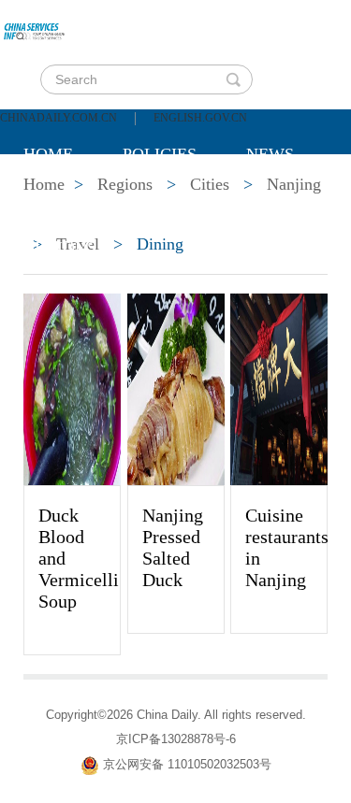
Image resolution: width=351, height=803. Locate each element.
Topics (180, 201)
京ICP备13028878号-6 (176, 739)
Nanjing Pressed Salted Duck (172, 547)
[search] (233, 79)
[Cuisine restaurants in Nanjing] (279, 387)
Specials (62, 201)
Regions (59, 247)
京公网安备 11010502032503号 (187, 764)
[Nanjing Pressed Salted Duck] (176, 387)
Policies (160, 154)
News (270, 154)
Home (48, 154)
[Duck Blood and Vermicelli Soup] (72, 387)
